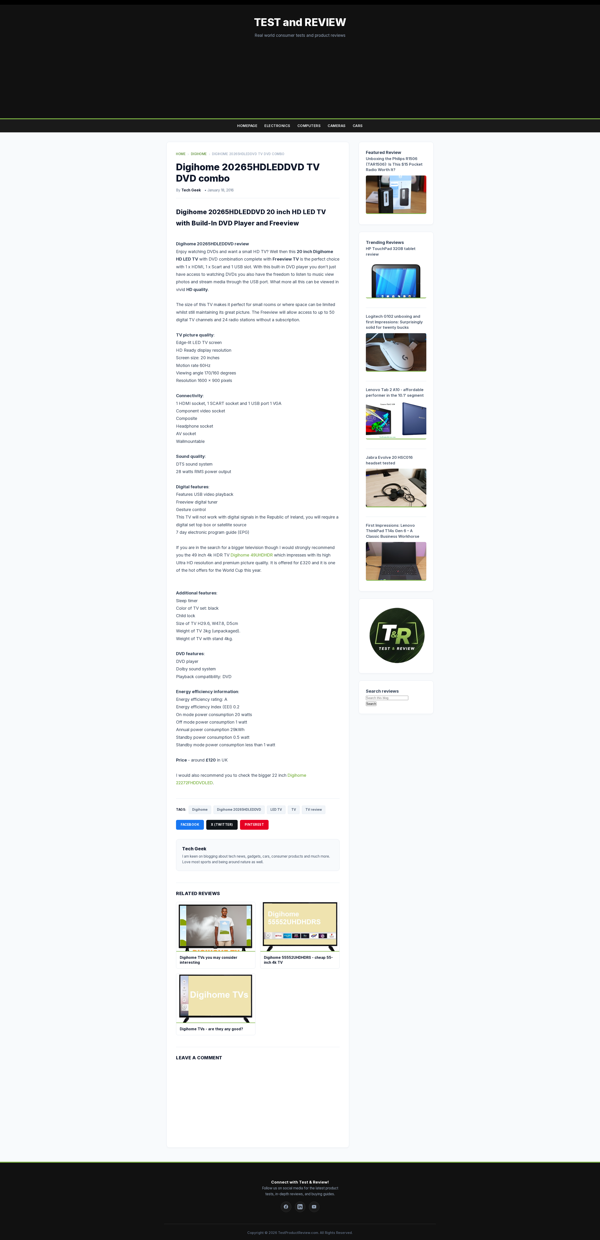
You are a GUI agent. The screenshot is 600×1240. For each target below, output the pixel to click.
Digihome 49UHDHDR (252, 555)
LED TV (276, 809)
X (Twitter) (222, 824)
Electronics (277, 126)
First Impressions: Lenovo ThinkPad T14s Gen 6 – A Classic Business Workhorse (392, 531)
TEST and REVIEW (300, 22)
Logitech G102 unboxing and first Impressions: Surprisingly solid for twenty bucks (394, 322)
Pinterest (254, 824)
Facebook (190, 824)
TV (293, 809)
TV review (313, 809)
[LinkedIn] (300, 1207)
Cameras (337, 126)
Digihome (200, 809)
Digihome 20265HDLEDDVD (239, 809)
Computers (309, 126)
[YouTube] (314, 1207)
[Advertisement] (300, 74)
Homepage (247, 126)
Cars (358, 126)
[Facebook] (286, 1207)
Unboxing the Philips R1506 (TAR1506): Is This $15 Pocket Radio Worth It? (394, 164)
